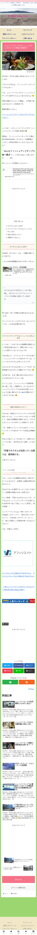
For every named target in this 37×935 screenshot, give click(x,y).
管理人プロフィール (9, 925)
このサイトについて (27, 925)
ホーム (10, 922)
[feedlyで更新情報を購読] (10, 682)
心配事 (6, 624)
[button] (33, 470)
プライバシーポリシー (9, 928)
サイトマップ (27, 922)
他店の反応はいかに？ (15, 234)
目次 (15, 221)
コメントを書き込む (18, 887)
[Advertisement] (18, 203)
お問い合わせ (27, 928)
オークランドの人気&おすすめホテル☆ (16, 573)
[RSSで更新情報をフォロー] (27, 682)
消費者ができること (14, 237)
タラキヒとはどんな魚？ (15, 226)
